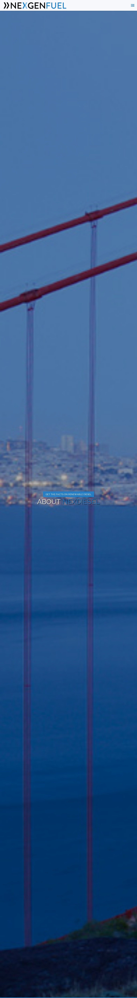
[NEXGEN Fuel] (35, 5)
